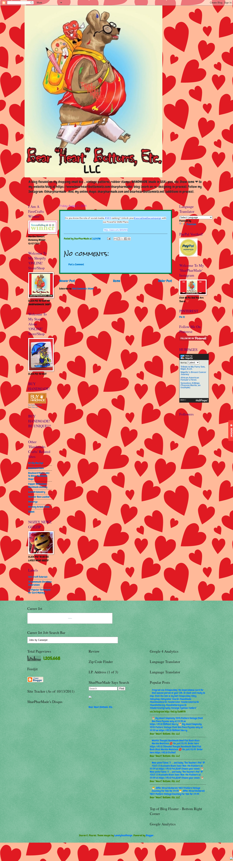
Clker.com (34, 407)
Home (116, 281)
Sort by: (184, 362)
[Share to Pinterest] (129, 239)
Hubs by (189, 357)
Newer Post (67, 281)
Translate (191, 224)
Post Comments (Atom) (83, 288)
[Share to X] (122, 239)
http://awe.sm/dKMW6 (116, 230)
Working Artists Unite (39, 506)
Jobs (31, 640)
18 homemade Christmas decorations (40, 583)
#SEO (108, 218)
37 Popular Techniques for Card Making (39, 591)
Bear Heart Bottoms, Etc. (101, 707)
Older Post (165, 281)
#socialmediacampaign (147, 218)
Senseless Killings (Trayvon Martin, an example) (190, 385)
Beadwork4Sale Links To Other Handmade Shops (39, 476)
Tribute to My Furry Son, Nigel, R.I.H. (193, 368)
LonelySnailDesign (123, 835)
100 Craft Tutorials (38, 576)
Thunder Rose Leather (39, 496)
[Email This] (115, 239)
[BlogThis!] (119, 239)
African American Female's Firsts (190, 379)
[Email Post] (108, 238)
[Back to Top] (231, 859)
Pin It (182, 317)
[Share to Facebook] (125, 239)
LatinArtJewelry (36, 492)
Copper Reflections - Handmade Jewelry (38, 485)
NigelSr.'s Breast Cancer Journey (193, 373)
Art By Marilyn (35, 463)
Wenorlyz (32, 501)
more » (183, 400)
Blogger (150, 835)
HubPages (202, 400)
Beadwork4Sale (36, 468)
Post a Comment (76, 264)
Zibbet (31, 511)
